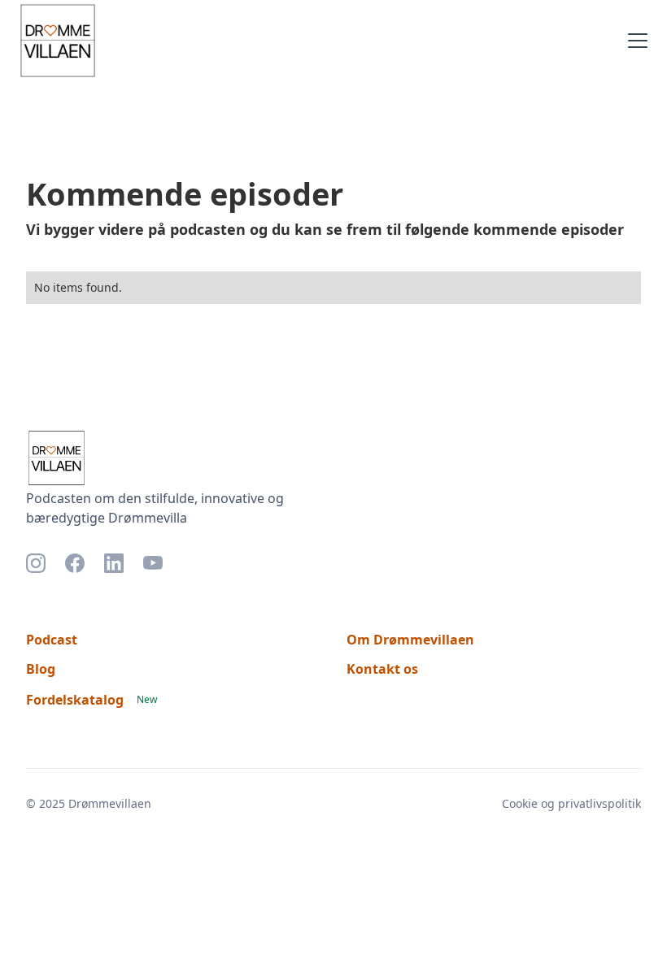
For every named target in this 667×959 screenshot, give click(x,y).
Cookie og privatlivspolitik (571, 803)
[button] (634, 40)
